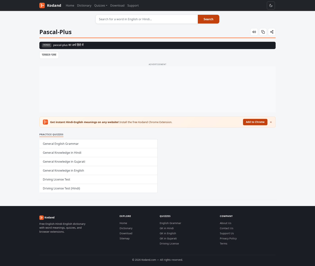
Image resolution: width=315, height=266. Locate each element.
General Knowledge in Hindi (62, 153)
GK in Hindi (167, 228)
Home (70, 5)
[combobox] (147, 19)
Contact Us (226, 228)
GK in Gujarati (168, 238)
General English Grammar (61, 144)
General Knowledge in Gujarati (64, 162)
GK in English (168, 233)
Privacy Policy (228, 238)
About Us (225, 223)
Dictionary (84, 5)
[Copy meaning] (263, 32)
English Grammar (170, 223)
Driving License (169, 243)
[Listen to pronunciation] (254, 32)
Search (208, 19)
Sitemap (125, 238)
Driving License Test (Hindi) (61, 188)
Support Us (227, 233)
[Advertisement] (157, 89)
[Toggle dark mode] (271, 5)
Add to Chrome (255, 122)
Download (117, 5)
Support (133, 5)
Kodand (53, 5)
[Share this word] (272, 32)
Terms (223, 243)
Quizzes (99, 5)
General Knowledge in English (63, 170)
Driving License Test (56, 179)
